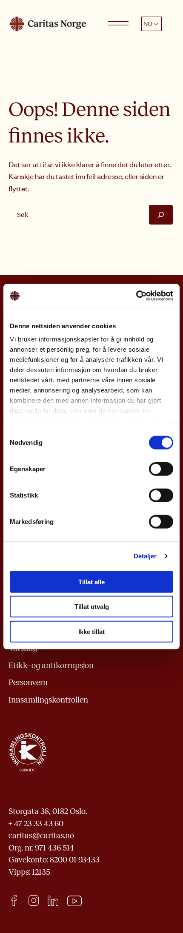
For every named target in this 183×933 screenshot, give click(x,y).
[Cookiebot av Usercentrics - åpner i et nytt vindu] (136, 296)
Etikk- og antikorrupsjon (51, 665)
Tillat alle (91, 581)
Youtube (74, 901)
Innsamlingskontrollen (48, 699)
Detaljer (145, 556)
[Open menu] (118, 24)
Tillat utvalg (91, 606)
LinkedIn (53, 900)
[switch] (161, 468)
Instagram (33, 900)
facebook (14, 900)
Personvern (28, 682)
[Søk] (161, 214)
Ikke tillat (91, 631)
